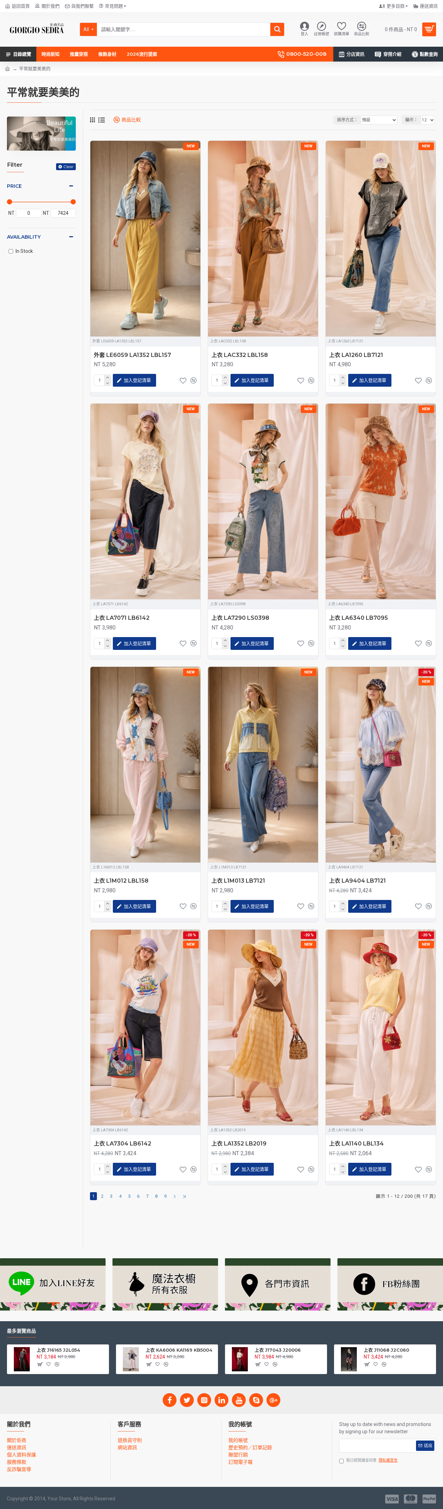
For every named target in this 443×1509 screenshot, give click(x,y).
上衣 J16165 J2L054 (58, 1350)
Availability (23, 237)
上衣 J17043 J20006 (278, 1350)
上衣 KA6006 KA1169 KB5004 (179, 1350)
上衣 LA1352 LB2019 (238, 1143)
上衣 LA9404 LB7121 (357, 880)
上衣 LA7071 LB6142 (122, 618)
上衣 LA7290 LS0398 (240, 618)
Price (14, 186)
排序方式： (347, 120)
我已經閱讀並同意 (372, 1460)
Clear (68, 166)
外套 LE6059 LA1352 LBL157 (132, 355)
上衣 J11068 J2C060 (386, 1350)
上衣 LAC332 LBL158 (239, 355)
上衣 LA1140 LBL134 (356, 1143)
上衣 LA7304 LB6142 (122, 1143)
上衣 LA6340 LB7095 (358, 618)
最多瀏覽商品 (21, 1331)
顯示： (411, 120)
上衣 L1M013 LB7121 (238, 880)
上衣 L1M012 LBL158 (121, 880)
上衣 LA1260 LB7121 (356, 355)
